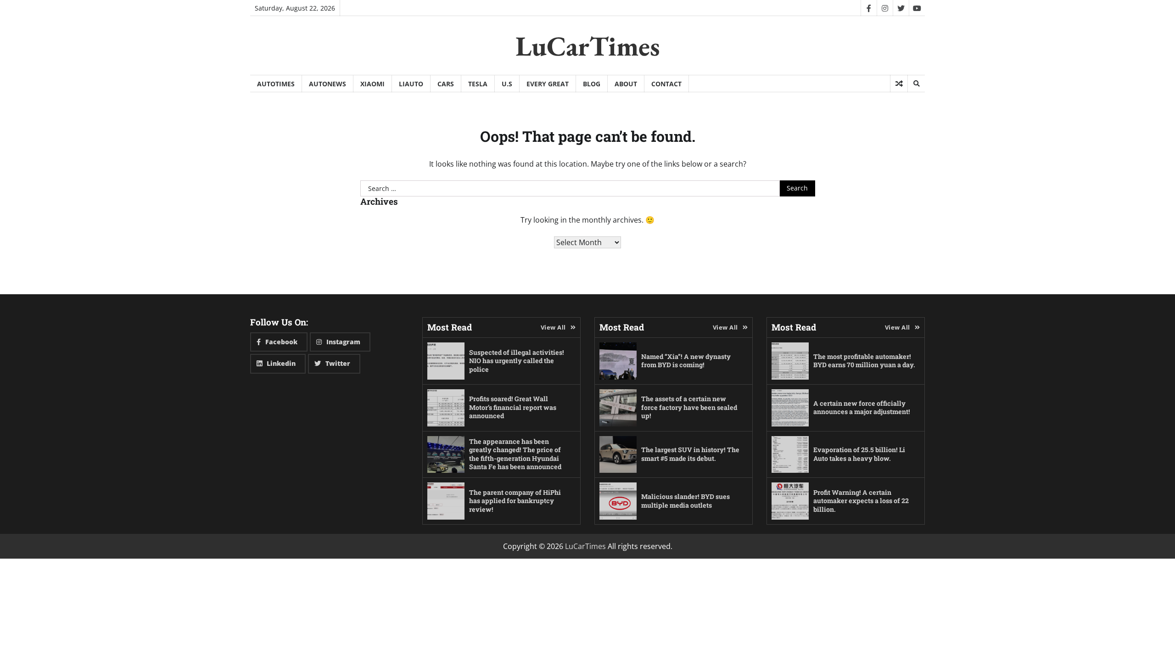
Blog (591, 83)
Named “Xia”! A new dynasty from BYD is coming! (686, 361)
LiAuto (411, 83)
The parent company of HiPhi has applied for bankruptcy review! (515, 501)
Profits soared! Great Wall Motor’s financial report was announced (512, 407)
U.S (507, 83)
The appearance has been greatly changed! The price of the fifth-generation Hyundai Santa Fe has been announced (515, 454)
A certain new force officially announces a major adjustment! (861, 407)
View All (553, 327)
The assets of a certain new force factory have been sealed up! (689, 407)
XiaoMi (372, 83)
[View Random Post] (898, 83)
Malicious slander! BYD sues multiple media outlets (685, 501)
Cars (445, 83)
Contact (666, 83)
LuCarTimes (587, 46)
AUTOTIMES (276, 83)
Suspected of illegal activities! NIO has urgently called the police (516, 361)
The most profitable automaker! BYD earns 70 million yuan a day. (864, 361)
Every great (547, 83)
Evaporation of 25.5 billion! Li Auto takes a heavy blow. (859, 454)
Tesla (477, 83)
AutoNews (327, 83)
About (626, 83)
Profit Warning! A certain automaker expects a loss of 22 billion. (861, 501)
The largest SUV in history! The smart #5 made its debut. (690, 454)
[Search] (916, 83)
